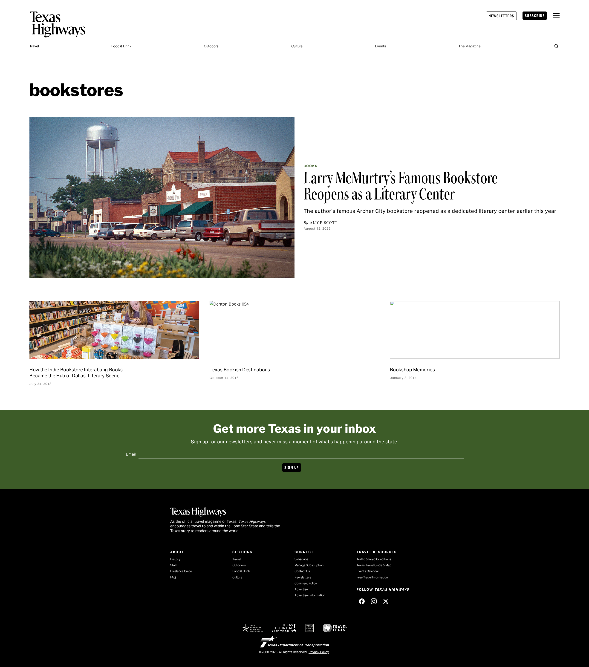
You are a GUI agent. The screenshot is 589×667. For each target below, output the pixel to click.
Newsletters (501, 16)
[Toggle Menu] (556, 15)
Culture (297, 46)
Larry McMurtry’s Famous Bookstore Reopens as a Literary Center (400, 185)
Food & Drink (121, 46)
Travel (34, 46)
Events (380, 46)
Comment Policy (305, 583)
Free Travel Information (372, 577)
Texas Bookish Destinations (240, 370)
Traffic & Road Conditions (374, 559)
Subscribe (535, 15)
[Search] (556, 46)
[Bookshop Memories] (475, 330)
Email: (132, 454)
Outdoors (211, 46)
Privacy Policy (319, 652)
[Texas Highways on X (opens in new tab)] (386, 601)
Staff (173, 565)
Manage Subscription (308, 565)
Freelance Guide (181, 571)
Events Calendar (368, 571)
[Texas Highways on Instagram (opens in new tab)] (374, 601)
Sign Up (291, 467)
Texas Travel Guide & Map (374, 565)
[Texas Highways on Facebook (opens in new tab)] (362, 601)
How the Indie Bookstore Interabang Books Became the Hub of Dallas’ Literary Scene (76, 373)
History (175, 559)
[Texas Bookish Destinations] (294, 330)
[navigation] (556, 15)
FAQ (173, 577)
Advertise (301, 589)
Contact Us (302, 571)
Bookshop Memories (412, 370)
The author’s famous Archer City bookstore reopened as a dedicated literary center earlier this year (430, 211)
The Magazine (470, 46)
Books (311, 166)
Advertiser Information (309, 595)
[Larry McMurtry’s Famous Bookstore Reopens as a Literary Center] (161, 197)
